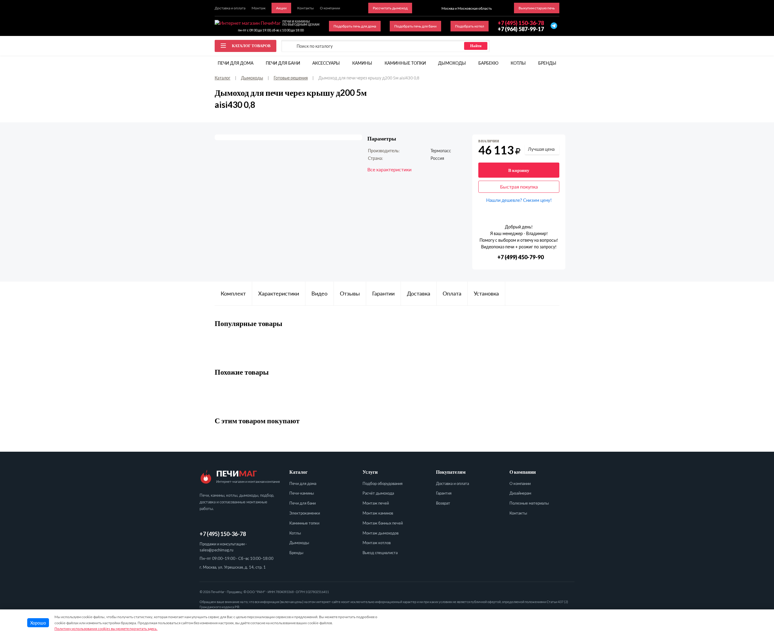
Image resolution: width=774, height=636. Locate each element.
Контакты (518, 513)
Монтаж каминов (378, 513)
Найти (475, 45)
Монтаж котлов (377, 542)
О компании (520, 483)
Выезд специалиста (380, 552)
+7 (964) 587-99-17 (521, 29)
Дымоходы (452, 63)
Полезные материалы (529, 503)
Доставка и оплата (452, 483)
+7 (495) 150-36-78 (223, 534)
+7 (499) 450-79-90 (520, 257)
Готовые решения (291, 77)
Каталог (222, 77)
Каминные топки (405, 63)
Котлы (518, 63)
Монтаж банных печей (383, 523)
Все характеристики (389, 169)
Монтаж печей (376, 503)
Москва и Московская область (466, 8)
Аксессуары (326, 63)
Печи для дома (235, 63)
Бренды (547, 63)
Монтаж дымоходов (380, 533)
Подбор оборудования (382, 483)
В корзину (518, 170)
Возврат (443, 503)
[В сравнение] (555, 141)
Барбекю (488, 63)
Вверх (757, 593)
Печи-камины (301, 493)
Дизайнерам (520, 493)
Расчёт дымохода (378, 493)
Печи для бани (283, 63)
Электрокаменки (304, 513)
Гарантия (443, 493)
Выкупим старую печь (537, 8)
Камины (362, 63)
